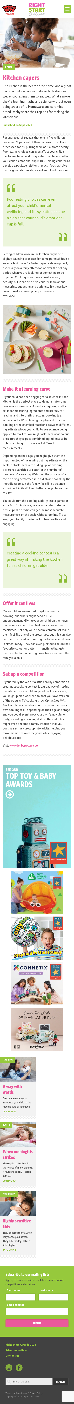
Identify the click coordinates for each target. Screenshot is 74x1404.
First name (13, 1290)
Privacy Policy (36, 1393)
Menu (67, 7)
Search (60, 1381)
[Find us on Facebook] (19, 1367)
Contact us (12, 1356)
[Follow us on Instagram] (9, 1367)
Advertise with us (16, 1350)
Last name (46, 1290)
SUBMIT (37, 1323)
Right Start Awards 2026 (21, 1345)
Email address (15, 1305)
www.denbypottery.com (24, 745)
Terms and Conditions (16, 1393)
